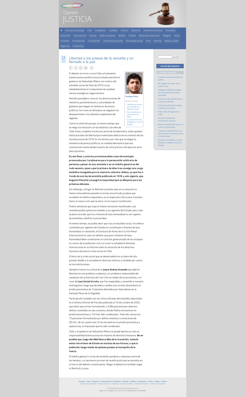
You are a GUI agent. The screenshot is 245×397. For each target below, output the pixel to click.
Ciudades (113, 30)
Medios (122, 35)
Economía (170, 30)
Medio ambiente (107, 35)
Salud (176, 35)
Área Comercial (104, 383)
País (88, 381)
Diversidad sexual (134, 40)
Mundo (125, 381)
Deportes (135, 30)
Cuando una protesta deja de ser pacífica (170, 78)
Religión (167, 35)
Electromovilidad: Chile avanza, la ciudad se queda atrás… (170, 125)
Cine (89, 30)
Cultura (124, 30)
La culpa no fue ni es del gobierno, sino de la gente (134, 121)
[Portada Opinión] (61, 30)
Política (132, 35)
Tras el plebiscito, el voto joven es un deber (134, 114)
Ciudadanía (100, 30)
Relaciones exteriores (149, 35)
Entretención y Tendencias (111, 381)
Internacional (80, 35)
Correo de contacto (170, 66)
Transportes (94, 40)
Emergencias (78, 40)
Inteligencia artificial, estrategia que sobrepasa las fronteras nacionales (169, 92)
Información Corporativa (88, 383)
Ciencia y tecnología (74, 30)
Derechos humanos (153, 30)
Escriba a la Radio (127, 383)
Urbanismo (78, 46)
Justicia (93, 35)
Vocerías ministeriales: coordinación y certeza (166, 119)
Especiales (142, 381)
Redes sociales (172, 40)
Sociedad (65, 40)
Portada (82, 381)
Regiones (65, 46)
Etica (148, 40)
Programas (115, 383)
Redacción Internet (141, 383)
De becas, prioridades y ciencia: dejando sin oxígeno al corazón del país (170, 142)
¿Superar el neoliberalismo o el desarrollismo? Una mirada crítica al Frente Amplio (170, 133)
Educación (65, 35)
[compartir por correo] (91, 68)
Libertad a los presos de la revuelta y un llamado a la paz (134, 106)
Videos (164, 381)
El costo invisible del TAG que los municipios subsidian (170, 100)
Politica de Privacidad (158, 383)
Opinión (133, 381)
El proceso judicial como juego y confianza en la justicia (170, 106)
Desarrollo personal (113, 40)
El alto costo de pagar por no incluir (169, 113)
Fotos (150, 381)
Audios (157, 381)
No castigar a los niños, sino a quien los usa (169, 84)
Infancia (157, 40)
